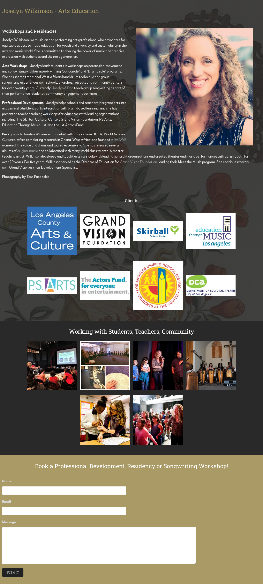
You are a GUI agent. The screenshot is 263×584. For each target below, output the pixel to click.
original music (27, 151)
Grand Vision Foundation (138, 162)
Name (7, 481)
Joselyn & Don (62, 88)
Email (6, 502)
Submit (12, 572)
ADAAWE (118, 140)
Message (9, 522)
